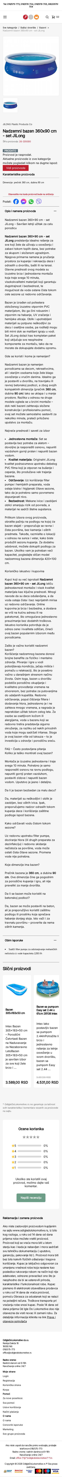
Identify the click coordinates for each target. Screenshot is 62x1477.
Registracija (9, 1380)
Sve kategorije (10, 27)
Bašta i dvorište (28, 27)
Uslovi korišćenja (12, 1407)
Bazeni (42, 27)
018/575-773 (13, 4)
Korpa (6, 1389)
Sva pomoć (8, 1402)
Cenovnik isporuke (13, 1424)
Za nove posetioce (13, 1398)
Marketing (8, 1429)
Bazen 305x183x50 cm (15, 1011)
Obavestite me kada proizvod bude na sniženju (31, 194)
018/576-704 (27, 4)
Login (6, 1376)
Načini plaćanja (11, 1411)
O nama (7, 1420)
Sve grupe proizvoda (14, 1433)
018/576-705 (40, 4)
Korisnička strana (12, 1385)
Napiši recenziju (31, 1197)
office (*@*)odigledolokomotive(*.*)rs (34, 1458)
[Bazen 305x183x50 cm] (17, 991)
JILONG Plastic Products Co (17, 124)
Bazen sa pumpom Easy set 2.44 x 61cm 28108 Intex (48, 1010)
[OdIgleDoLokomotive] (31, 17)
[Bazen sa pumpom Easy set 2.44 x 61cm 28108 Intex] (48, 989)
